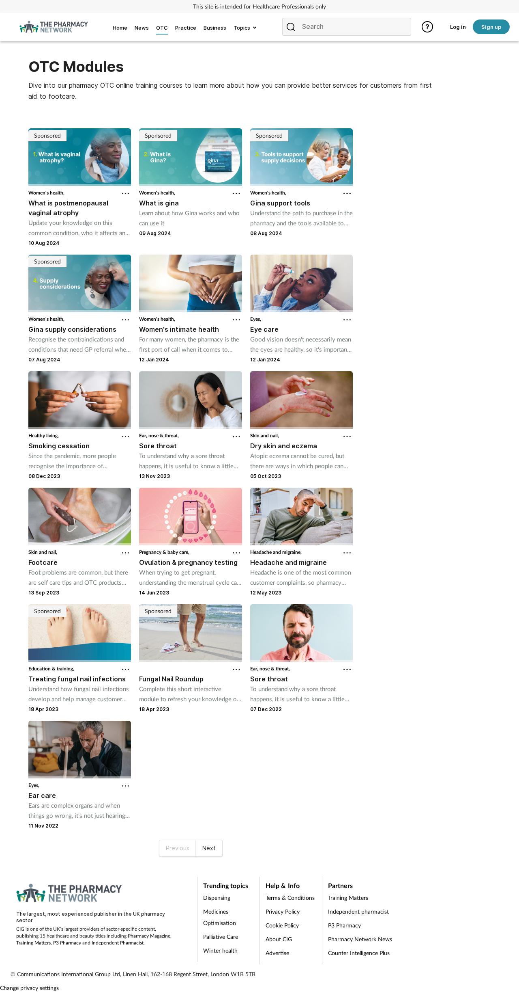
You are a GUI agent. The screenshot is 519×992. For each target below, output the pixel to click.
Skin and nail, (264, 435)
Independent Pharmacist (118, 943)
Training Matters (33, 943)
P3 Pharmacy (67, 943)
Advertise (277, 952)
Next (209, 848)
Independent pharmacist (358, 911)
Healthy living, (43, 435)
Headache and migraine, (276, 552)
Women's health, (46, 193)
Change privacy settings (29, 987)
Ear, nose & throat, (159, 435)
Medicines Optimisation (219, 917)
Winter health (220, 950)
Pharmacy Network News (360, 939)
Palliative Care (220, 936)
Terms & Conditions (290, 897)
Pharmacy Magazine (149, 936)
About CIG (279, 939)
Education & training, (51, 669)
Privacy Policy (283, 911)
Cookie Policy (282, 925)
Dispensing (216, 897)
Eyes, (255, 319)
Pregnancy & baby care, (164, 552)
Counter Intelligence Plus (359, 952)
